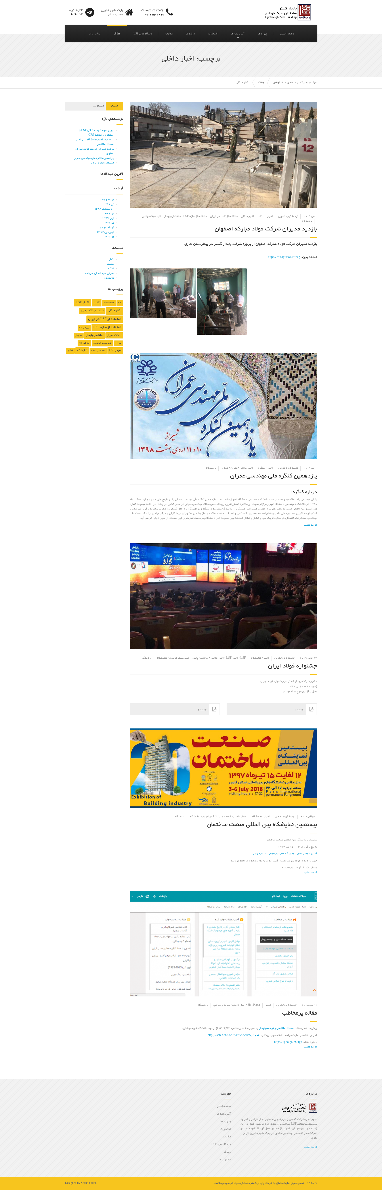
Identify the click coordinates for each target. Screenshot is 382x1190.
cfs (119, 303)
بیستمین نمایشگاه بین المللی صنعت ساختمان (262, 825)
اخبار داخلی (247, 216)
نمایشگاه (256, 658)
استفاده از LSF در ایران (224, 216)
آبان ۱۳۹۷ (108, 218)
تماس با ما (94, 34)
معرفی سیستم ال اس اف (99, 273)
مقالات (169, 34)
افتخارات (213, 34)
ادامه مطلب (310, 1147)
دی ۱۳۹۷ (108, 213)
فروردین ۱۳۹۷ (105, 232)
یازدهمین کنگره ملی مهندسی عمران (273, 476)
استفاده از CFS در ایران (92, 311)
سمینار (110, 264)
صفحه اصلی (287, 34)
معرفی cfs (84, 343)
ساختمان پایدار (172, 216)
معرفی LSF (115, 350)
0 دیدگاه (307, 221)
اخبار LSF (232, 658)
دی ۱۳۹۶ (108, 237)
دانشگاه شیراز (114, 335)
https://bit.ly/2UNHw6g (284, 257)
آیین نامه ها (237, 34)
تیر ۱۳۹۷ (108, 223)
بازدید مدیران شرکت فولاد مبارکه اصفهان (266, 229)
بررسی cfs (84, 328)
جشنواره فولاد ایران (292, 666)
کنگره (261, 468)
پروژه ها (262, 34)
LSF (259, 216)
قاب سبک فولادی (151, 216)
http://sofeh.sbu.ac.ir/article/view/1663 (234, 1035)
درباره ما (190, 34)
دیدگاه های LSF (143, 34)
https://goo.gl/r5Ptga (288, 1042)
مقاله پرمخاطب (221, 1005)
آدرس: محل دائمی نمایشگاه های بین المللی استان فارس (285, 853)
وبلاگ (117, 34)
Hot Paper (254, 1005)
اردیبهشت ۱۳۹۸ (104, 209)
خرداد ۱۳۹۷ (107, 227)
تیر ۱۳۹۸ (108, 204)
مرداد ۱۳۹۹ (107, 200)
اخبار (270, 216)
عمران (234, 468)
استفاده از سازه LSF (195, 216)
